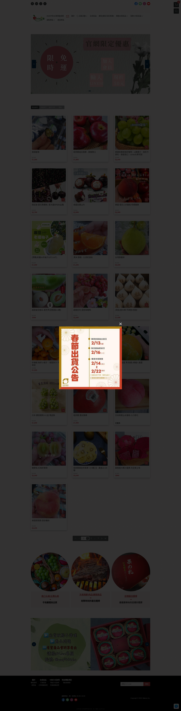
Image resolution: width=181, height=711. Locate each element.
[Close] (120, 324)
